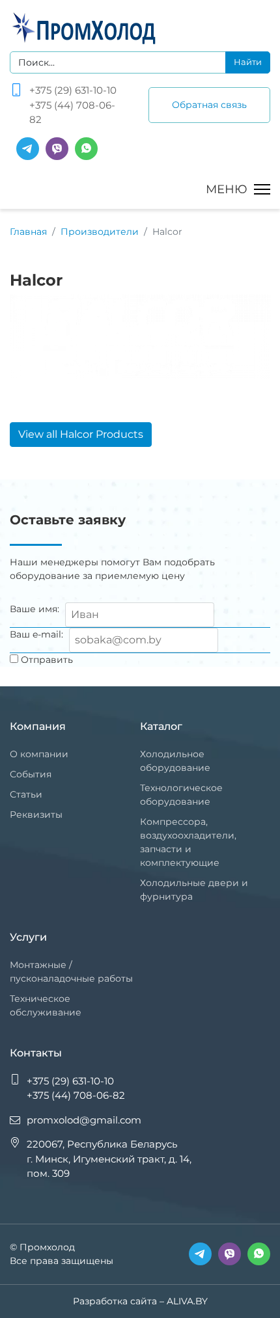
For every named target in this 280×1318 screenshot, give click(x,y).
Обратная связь (209, 105)
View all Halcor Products (80, 434)
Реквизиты (36, 814)
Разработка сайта (115, 1301)
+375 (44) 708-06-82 (72, 112)
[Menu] (238, 189)
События (30, 774)
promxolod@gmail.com (84, 1120)
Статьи (26, 794)
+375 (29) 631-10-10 (73, 90)
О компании (39, 754)
